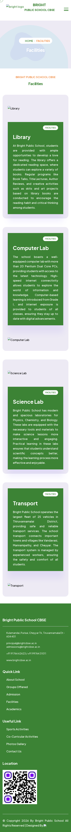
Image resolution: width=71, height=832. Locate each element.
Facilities (12, 701)
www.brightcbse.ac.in (18, 660)
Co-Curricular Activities (22, 736)
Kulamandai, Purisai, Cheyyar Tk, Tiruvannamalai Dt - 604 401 (35, 634)
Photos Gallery (16, 744)
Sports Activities (17, 729)
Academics (13, 709)
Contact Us (13, 751)
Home (29, 40)
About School (15, 679)
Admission (13, 694)
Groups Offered (17, 687)
